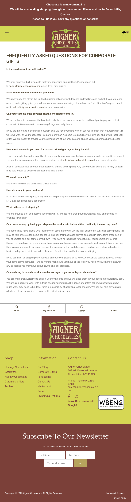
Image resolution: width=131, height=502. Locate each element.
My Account (49, 311)
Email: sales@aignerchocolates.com (83, 387)
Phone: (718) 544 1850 (81, 380)
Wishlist (114, 311)
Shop (16, 311)
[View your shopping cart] (124, 34)
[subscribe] (80, 463)
